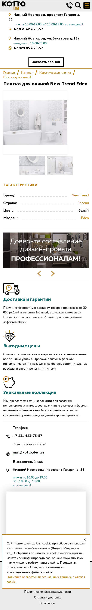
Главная (9, 72)
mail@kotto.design (28, 452)
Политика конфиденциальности (47, 591)
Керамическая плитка (55, 72)
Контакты (47, 603)
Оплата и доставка (47, 597)
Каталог (27, 72)
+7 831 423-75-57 (28, 29)
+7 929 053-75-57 (28, 48)
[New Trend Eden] (32, 166)
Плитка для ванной (17, 77)
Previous (39, 273)
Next (53, 273)
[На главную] (31, 5)
